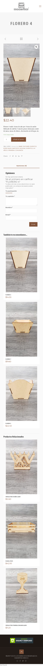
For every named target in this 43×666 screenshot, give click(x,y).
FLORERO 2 (8, 423)
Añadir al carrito (18, 139)
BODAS (23, 148)
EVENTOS (29, 148)
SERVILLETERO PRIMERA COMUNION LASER (16, 625)
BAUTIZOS (16, 148)
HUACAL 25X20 (9, 561)
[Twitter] (23, 661)
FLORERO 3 (8, 295)
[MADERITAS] (21, 6)
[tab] (21, 165)
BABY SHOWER (24, 146)
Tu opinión (10, 196)
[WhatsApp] (17, 661)
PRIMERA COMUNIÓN (15, 150)
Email (8, 215)
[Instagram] (26, 661)
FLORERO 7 (8, 359)
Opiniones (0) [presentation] (21, 166)
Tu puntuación (11, 191)
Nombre (9, 207)
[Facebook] (20, 661)
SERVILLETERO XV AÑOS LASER (13, 496)
